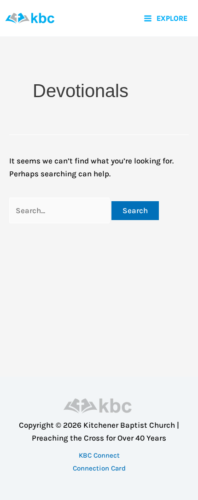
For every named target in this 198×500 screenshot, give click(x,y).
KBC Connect (99, 455)
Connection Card (99, 468)
